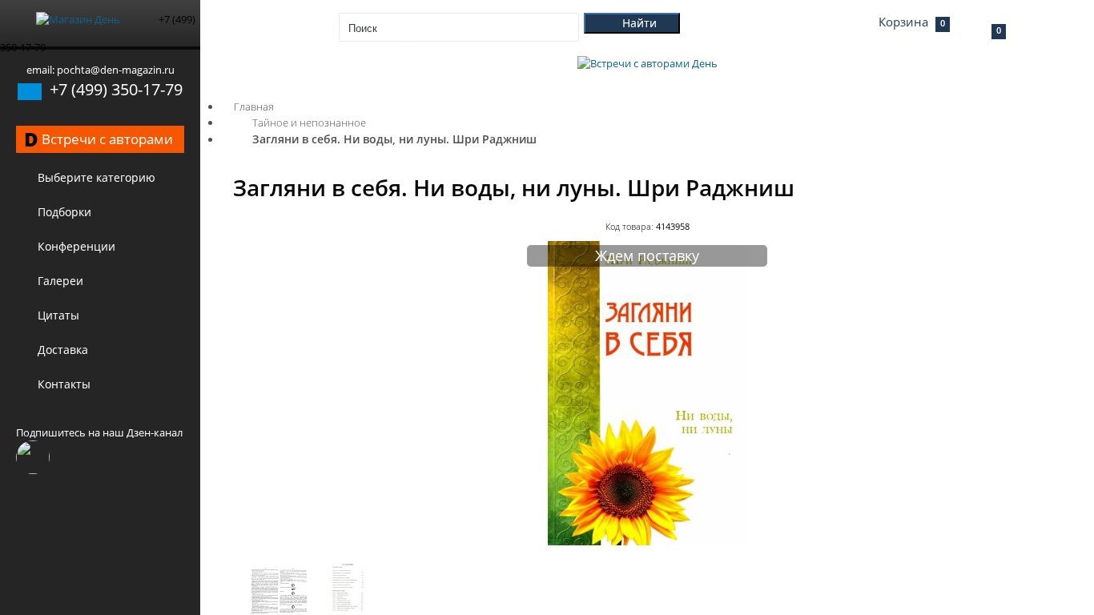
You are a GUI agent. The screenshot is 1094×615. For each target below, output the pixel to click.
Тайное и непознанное (309, 122)
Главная (254, 106)
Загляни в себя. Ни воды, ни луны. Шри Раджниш (394, 139)
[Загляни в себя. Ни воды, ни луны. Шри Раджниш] (647, 541)
